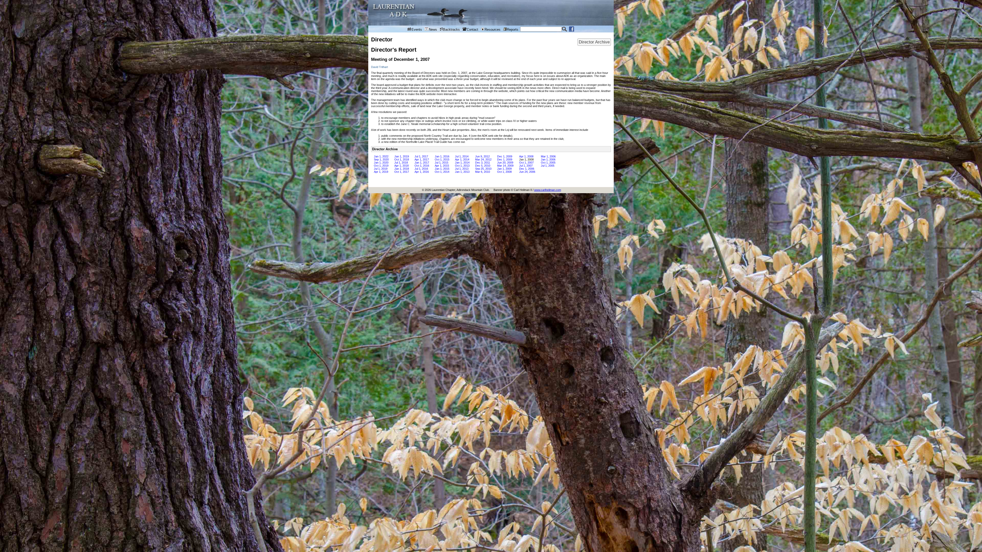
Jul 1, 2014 (461, 156)
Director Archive (594, 42)
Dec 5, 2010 (482, 165)
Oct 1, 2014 (442, 171)
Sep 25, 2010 (483, 168)
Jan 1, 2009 (504, 168)
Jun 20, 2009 (505, 162)
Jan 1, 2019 (401, 156)
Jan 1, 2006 (548, 159)
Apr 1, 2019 (381, 171)
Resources (492, 29)
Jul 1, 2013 (461, 168)
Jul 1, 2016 (421, 168)
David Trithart (379, 66)
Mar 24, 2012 (483, 159)
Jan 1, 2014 (462, 162)
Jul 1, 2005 (547, 165)
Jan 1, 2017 (422, 162)
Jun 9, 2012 (482, 156)
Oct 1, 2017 (401, 171)
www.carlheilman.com (547, 189)
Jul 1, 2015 (441, 162)
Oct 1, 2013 (462, 165)
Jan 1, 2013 (462, 171)
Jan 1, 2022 (381, 156)
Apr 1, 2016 (422, 171)
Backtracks (451, 29)
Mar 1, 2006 (548, 156)
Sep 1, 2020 (381, 159)
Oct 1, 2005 (548, 162)
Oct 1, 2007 (526, 162)
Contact (472, 29)
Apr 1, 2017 (422, 159)
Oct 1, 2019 (381, 165)
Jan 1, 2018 (401, 168)
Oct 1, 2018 (401, 159)
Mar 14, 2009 (505, 165)
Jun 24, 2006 (527, 171)
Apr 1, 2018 (401, 165)
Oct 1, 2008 (504, 171)
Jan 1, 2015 (442, 168)
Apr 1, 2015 (442, 165)
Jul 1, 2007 (526, 165)
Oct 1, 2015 (442, 159)
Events (416, 29)
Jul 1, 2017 (421, 156)
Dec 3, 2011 (482, 162)
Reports (512, 29)
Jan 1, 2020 (381, 162)
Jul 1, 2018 (401, 162)
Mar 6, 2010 (482, 171)
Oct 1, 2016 (422, 165)
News (433, 29)
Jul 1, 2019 (380, 168)
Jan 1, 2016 (442, 156)
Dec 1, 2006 (526, 168)
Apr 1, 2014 (462, 159)
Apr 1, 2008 (526, 156)
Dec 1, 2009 (504, 156)
